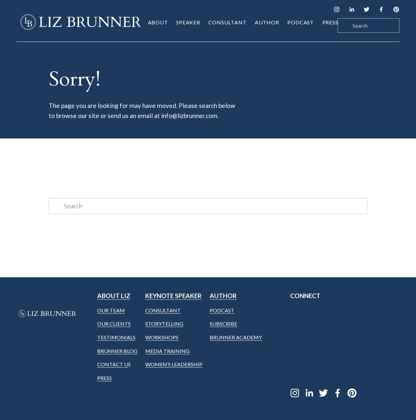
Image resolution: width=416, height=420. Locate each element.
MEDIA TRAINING (167, 351)
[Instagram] (336, 9)
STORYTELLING (164, 324)
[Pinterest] (396, 9)
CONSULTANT (163, 310)
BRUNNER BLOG (117, 351)
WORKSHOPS (161, 337)
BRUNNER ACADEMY (236, 337)
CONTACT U (112, 364)
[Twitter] (366, 9)
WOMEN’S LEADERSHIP (173, 364)
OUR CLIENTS (114, 324)
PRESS (104, 378)
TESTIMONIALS (116, 337)
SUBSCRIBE (223, 324)
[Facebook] (381, 9)
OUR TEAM (111, 310)
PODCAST (222, 310)
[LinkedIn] (351, 9)
